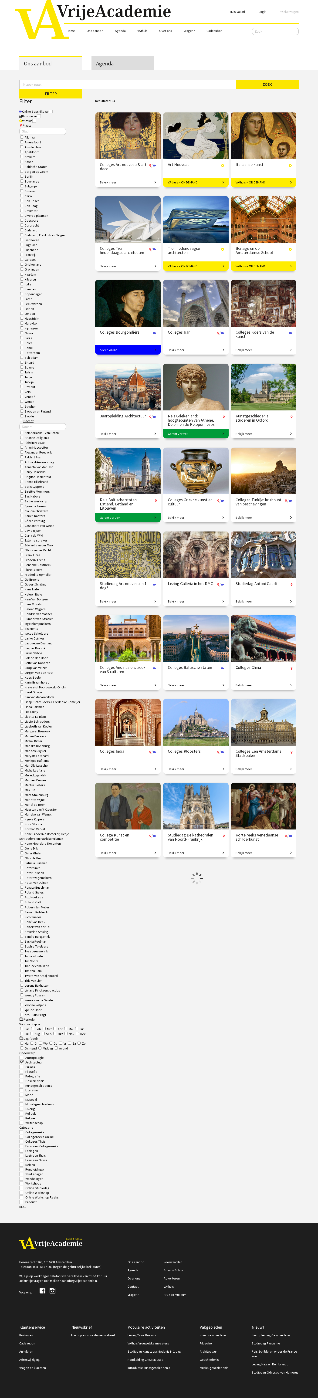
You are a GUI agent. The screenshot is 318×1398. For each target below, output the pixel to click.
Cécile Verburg (35, 521)
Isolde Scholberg (36, 633)
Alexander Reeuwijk (38, 452)
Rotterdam (32, 353)
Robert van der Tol (37, 927)
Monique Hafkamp (37, 760)
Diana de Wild (34, 535)
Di (36, 1043)
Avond (63, 1048)
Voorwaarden (173, 1262)
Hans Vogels (33, 604)
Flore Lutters (34, 570)
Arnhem (30, 157)
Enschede (31, 250)
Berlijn (29, 176)
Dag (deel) (30, 1038)
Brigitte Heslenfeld (38, 477)
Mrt (49, 1029)
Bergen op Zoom (36, 171)
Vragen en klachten (32, 1368)
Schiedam (31, 357)
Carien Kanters (35, 516)
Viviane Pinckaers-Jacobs (42, 990)
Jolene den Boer (36, 658)
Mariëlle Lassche (36, 765)
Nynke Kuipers (35, 819)
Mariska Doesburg (37, 746)
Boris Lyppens (34, 486)
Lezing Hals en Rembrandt (270, 1364)
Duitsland (31, 230)
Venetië (30, 397)
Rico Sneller (33, 917)
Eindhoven (32, 240)
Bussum (30, 191)
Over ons (165, 31)
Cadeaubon (214, 31)
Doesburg (31, 220)
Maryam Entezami (37, 756)
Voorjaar (25, 1024)
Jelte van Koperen (37, 663)
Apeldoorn (32, 152)
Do (56, 1043)
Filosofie (206, 1343)
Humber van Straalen (39, 619)
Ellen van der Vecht (38, 550)
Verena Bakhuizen (37, 985)
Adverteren (172, 1278)
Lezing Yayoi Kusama (142, 1335)
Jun (82, 1029)
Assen (29, 162)
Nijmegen (31, 328)
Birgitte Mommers (37, 491)
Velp (28, 392)
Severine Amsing (36, 932)
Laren (28, 299)
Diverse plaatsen (36, 215)
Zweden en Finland (38, 411)
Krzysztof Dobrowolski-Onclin (45, 687)
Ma (27, 1043)
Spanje (29, 367)
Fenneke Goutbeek (38, 565)
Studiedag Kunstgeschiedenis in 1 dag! (155, 1351)
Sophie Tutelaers (36, 946)
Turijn (28, 377)
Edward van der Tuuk (39, 545)
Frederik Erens (35, 560)
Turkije (29, 382)
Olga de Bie (33, 858)
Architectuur (208, 1351)
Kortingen (26, 1335)
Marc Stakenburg (36, 795)
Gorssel (30, 259)
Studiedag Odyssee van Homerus (275, 1372)
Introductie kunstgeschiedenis (149, 1368)
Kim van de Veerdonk (39, 697)
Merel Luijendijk (35, 775)
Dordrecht (32, 225)
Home (71, 31)
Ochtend (31, 1048)
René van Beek (35, 922)
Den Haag (31, 206)
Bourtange (32, 181)
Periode (29, 1019)
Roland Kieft (33, 902)
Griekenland (33, 264)
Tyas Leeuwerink (36, 951)
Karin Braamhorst (37, 682)
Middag (48, 1048)
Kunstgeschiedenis (213, 1335)
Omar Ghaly (33, 853)
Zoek (267, 84)
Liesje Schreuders (37, 721)
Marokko (31, 323)
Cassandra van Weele (39, 526)
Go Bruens (32, 579)
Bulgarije (31, 186)
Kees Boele (33, 677)
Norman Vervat (35, 829)
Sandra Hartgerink (37, 936)
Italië (28, 284)
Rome (29, 348)
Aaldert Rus (33, 457)
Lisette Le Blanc (36, 716)
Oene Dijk (31, 848)
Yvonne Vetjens (35, 1005)
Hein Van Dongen (36, 599)
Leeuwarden (33, 304)
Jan (27, 1029)
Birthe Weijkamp (36, 501)
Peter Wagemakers (38, 878)
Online (29, 333)
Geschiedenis (209, 1359)
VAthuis (142, 31)
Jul (27, 1034)
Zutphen (30, 406)
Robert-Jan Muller (37, 907)
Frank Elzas (32, 555)
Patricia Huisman (36, 863)
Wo (45, 1043)
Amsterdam (33, 147)
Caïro (28, 196)
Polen (29, 343)
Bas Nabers (33, 496)
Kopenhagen (33, 294)
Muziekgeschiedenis (214, 1368)
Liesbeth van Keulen (39, 726)
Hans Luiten (33, 589)
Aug (37, 1034)
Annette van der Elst (39, 467)
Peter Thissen (34, 873)
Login (262, 12)
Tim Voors (31, 961)
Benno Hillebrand (36, 482)
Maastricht (32, 318)
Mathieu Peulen (35, 780)
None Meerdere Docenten (43, 843)
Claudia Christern (36, 511)
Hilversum (31, 279)
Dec (83, 1034)
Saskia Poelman (36, 941)
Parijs (28, 338)
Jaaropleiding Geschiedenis (271, 1335)
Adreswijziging (29, 1359)
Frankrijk (31, 255)
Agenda (120, 31)
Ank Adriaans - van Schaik (42, 433)
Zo (84, 1043)
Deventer (31, 211)
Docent (28, 421)
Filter (51, 93)
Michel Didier (33, 741)
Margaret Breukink (37, 731)
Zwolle (29, 416)
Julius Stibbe (34, 653)
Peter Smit (32, 868)
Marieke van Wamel (38, 814)
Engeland (31, 245)
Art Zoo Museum (175, 1295)
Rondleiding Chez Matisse (145, 1359)
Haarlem (30, 274)
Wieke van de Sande (39, 1000)
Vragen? (189, 31)
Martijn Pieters (35, 785)
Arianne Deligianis (37, 438)
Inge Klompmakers (38, 624)
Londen (30, 313)
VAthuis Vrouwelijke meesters (148, 1343)
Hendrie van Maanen (39, 614)
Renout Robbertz (37, 912)
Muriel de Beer (35, 804)
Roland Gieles (34, 892)
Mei (71, 1029)
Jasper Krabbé (35, 648)
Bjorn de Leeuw (35, 506)
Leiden (29, 309)
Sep (49, 1034)
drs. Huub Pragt (35, 1015)
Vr (65, 1043)
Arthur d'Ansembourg (39, 462)
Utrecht (30, 387)
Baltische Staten (36, 167)
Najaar (36, 1024)
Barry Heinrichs (35, 472)
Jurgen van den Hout (39, 672)
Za (74, 1043)
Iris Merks (31, 628)
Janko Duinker (34, 638)
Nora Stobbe (33, 824)
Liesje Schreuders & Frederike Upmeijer (52, 702)
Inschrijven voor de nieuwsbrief (93, 1335)
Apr (60, 1029)
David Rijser (33, 530)
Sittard (29, 362)
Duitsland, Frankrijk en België (45, 235)
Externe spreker (36, 540)
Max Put (30, 790)
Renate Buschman (37, 887)
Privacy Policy (173, 1270)
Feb (38, 1029)
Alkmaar (30, 137)
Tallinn (29, 372)
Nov (71, 1034)
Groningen (32, 269)
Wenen (29, 401)
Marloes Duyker (35, 751)
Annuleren (26, 1351)
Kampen (30, 289)
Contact (133, 1286)
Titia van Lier (33, 980)
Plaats (26, 125)
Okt (60, 1034)
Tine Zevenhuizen (37, 966)
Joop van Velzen (36, 668)
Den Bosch (32, 201)
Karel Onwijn (33, 692)
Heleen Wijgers (35, 609)
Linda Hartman (34, 707)
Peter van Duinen (36, 882)
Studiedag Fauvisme (266, 1343)
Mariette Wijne (35, 800)
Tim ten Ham (33, 971)
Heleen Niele (33, 594)
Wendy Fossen (35, 995)
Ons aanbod (95, 31)
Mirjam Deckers (35, 736)
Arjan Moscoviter (36, 447)
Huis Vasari (237, 12)
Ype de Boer (33, 1010)
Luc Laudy (31, 712)
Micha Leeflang (35, 770)
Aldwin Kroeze (35, 442)
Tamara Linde (34, 956)
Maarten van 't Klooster (41, 809)
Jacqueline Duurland (39, 643)
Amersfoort (33, 142)
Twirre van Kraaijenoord (41, 976)
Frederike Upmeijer (38, 574)
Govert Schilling (36, 584)
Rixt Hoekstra (34, 897)
